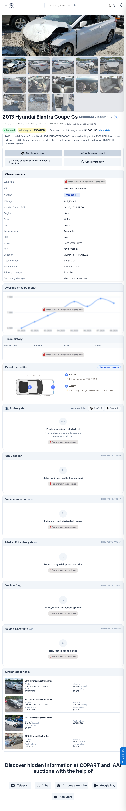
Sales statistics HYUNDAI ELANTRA (51, 124)
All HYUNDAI (17, 124)
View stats (104, 130)
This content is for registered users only (86, 181)
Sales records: (58, 130)
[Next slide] (118, 35)
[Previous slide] (7, 35)
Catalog (6, 124)
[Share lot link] (116, 117)
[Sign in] (120, 5)
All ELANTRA (30, 124)
